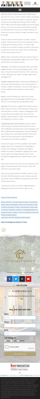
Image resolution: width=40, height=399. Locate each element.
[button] (20, 10)
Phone (6, 322)
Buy (8, 341)
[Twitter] (16, 279)
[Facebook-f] (10, 279)
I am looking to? (10, 338)
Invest (22, 341)
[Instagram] (22, 279)
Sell (15, 341)
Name (6, 314)
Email (6, 330)
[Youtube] (28, 279)
